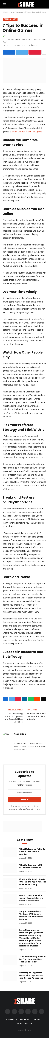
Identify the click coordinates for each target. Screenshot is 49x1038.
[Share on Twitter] (22, 52)
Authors (36, 1020)
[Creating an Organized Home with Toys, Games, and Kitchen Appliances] (10, 976)
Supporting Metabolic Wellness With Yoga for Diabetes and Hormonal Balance (31, 915)
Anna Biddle (15, 39)
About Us (24, 1020)
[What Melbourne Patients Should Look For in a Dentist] (10, 852)
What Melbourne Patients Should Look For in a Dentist (32, 852)
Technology (20, 12)
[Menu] (4, 4)
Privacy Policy (25, 809)
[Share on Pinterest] (34, 52)
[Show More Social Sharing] (43, 52)
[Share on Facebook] (9, 52)
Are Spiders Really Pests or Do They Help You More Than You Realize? (32, 959)
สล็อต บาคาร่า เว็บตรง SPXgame (27, 131)
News (12, 12)
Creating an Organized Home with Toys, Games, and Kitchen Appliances (31, 975)
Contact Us (11, 1020)
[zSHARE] (26, 4)
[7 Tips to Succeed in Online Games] (24, 82)
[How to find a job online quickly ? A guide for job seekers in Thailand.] (10, 899)
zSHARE (5, 12)
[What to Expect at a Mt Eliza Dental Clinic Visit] (10, 868)
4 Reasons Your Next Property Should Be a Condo (36, 716)
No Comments (19, 45)
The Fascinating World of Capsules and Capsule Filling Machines (14, 717)
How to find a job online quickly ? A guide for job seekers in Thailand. (31, 898)
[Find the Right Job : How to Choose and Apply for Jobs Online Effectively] (10, 883)
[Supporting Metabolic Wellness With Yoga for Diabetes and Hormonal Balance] (10, 915)
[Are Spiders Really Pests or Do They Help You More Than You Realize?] (10, 960)
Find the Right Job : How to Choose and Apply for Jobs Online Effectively (32, 882)
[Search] (45, 4)
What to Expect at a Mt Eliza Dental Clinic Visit (30, 866)
